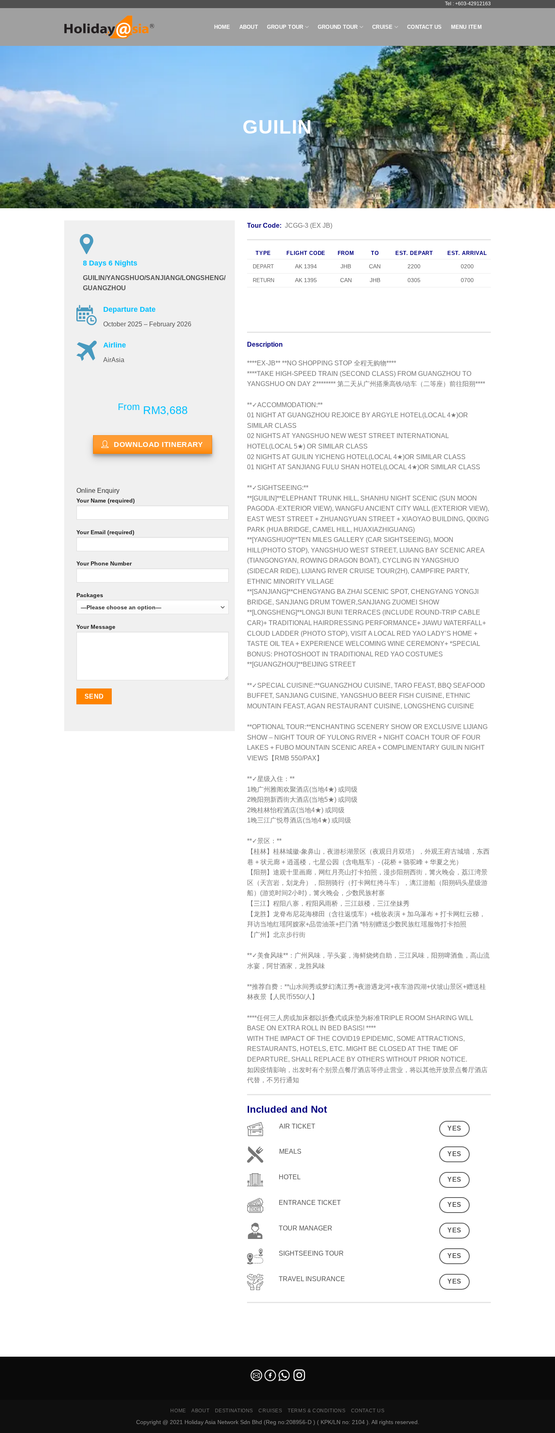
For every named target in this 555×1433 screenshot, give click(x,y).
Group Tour (285, 27)
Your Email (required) (105, 532)
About (248, 27)
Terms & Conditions (316, 1411)
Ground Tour (338, 27)
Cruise (382, 27)
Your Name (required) (105, 500)
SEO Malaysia (17, 1352)
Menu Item (466, 27)
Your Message (95, 627)
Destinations (234, 1411)
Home (222, 27)
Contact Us (424, 27)
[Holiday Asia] (109, 27)
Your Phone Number (104, 563)
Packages (89, 595)
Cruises (270, 1411)
